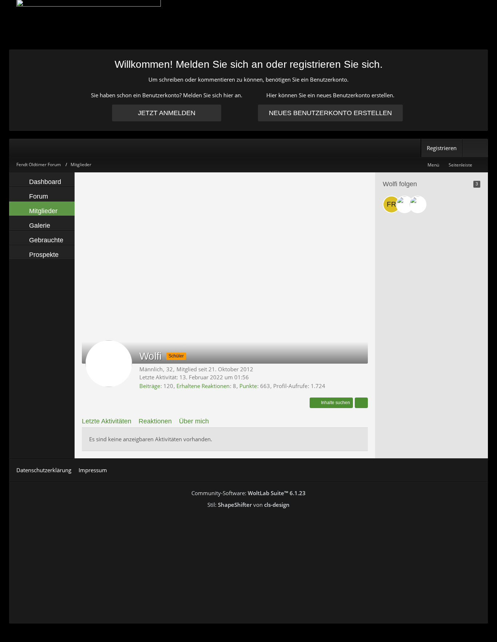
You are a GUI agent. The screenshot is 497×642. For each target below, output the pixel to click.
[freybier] (391, 204)
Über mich (194, 421)
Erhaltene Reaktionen (203, 385)
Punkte (248, 385)
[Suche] (475, 148)
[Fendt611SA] (417, 204)
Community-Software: (248, 493)
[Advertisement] (225, 231)
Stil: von (248, 504)
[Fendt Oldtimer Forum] (248, 24)
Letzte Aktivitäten (106, 421)
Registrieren (442, 148)
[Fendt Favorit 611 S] (404, 204)
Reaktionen (155, 421)
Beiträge (149, 385)
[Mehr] (361, 403)
